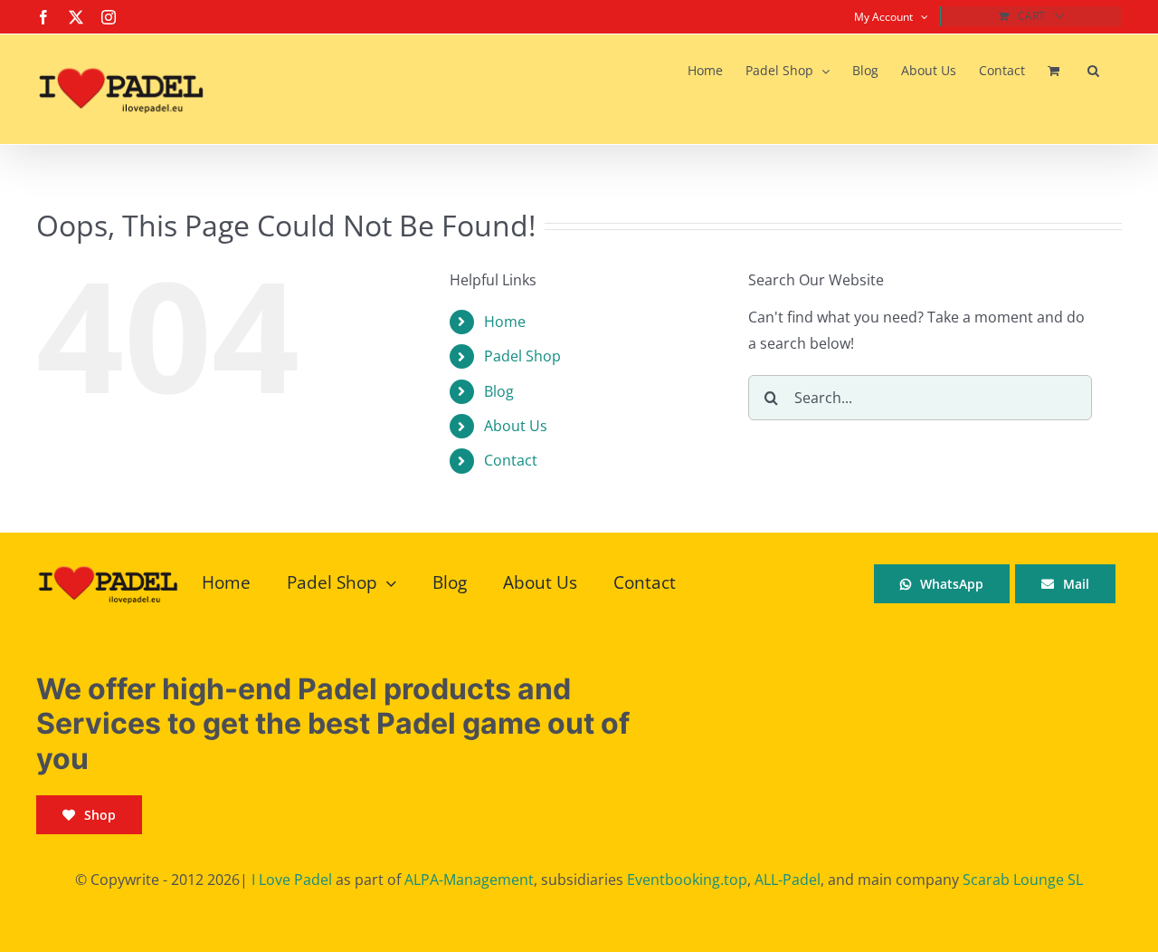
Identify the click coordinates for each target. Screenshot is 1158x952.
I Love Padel (292, 879)
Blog (499, 391)
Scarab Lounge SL (1023, 879)
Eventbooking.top (687, 879)
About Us (515, 426)
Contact (510, 460)
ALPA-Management (469, 879)
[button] (1093, 70)
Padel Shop (522, 356)
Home (505, 322)
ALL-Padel (788, 879)
